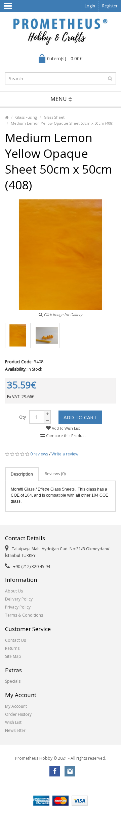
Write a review (64, 454)
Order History (18, 714)
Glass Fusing (26, 117)
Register (110, 6)
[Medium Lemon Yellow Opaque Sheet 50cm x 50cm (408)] (18, 335)
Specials (13, 681)
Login (90, 6)
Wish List (13, 722)
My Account (16, 706)
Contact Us (15, 640)
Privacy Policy (18, 607)
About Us (14, 591)
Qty (22, 417)
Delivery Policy (19, 599)
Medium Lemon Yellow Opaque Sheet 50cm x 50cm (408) (62, 123)
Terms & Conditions (24, 615)
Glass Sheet (54, 117)
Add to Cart (80, 417)
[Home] (6, 117)
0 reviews (39, 454)
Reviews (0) (55, 474)
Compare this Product (65, 435)
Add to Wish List (65, 428)
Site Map (13, 656)
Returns (12, 648)
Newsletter (15, 730)
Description (22, 474)
